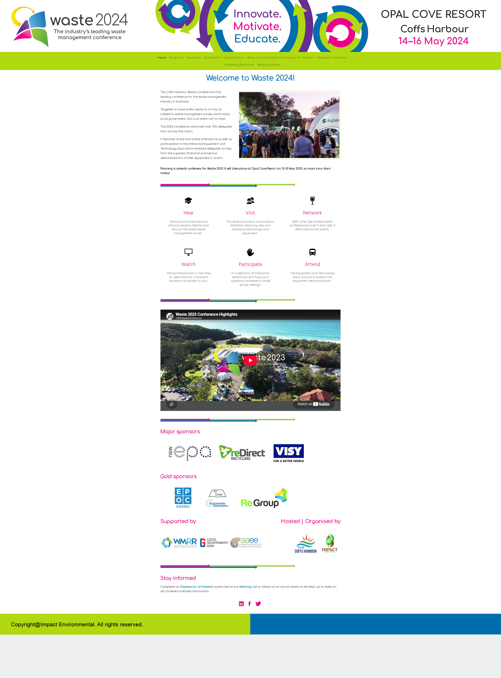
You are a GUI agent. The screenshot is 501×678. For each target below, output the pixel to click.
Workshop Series (268, 64)
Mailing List (248, 586)
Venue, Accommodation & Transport (272, 57)
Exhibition (211, 57)
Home (162, 57)
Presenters (194, 57)
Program (175, 57)
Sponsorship (232, 57)
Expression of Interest (332, 57)
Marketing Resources (239, 64)
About (307, 57)
